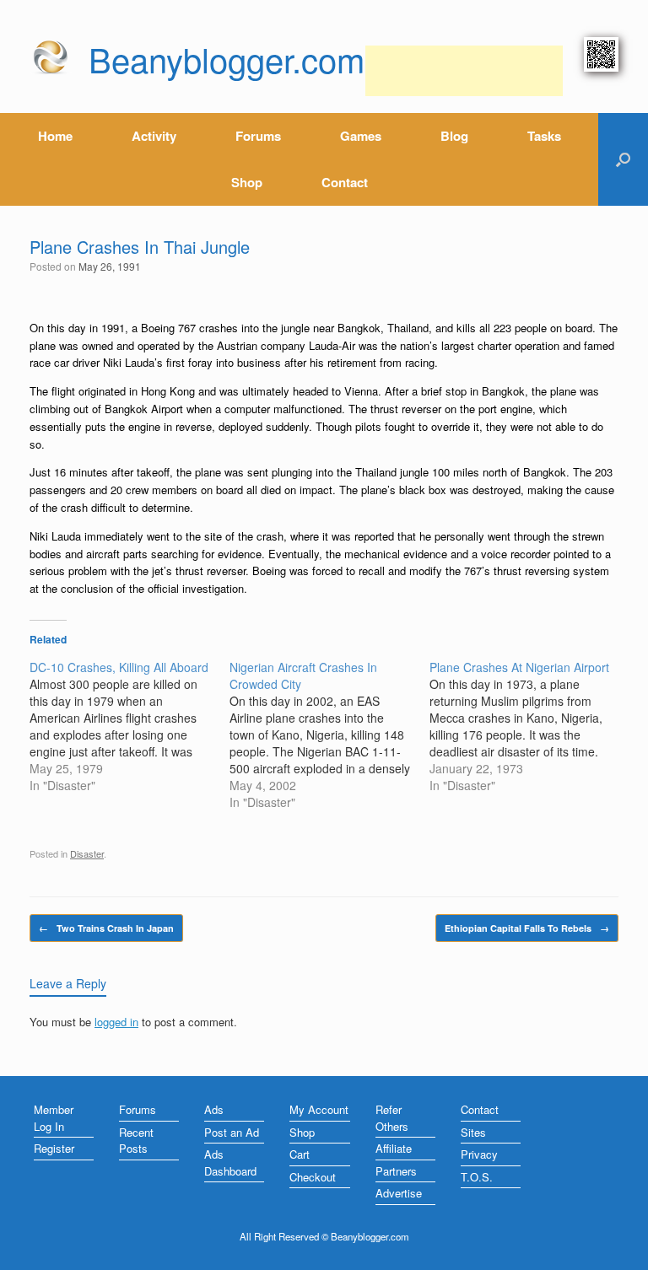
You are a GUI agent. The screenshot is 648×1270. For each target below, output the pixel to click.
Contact (344, 182)
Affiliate (393, 1148)
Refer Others (391, 1117)
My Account (318, 1109)
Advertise (398, 1193)
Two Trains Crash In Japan (106, 928)
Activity (154, 135)
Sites (473, 1132)
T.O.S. (477, 1177)
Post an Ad (231, 1132)
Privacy (479, 1154)
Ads (214, 1109)
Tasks (544, 135)
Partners (396, 1171)
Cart (299, 1154)
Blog (454, 135)
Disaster (87, 853)
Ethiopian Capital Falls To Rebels (527, 928)
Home (55, 135)
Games (360, 135)
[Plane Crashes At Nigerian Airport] (529, 726)
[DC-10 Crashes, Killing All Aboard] (130, 726)
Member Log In (53, 1117)
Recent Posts (136, 1140)
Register (54, 1148)
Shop (246, 182)
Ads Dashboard (230, 1162)
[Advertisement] (464, 71)
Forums (258, 135)
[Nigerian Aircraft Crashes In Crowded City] (329, 734)
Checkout (312, 1177)
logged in (116, 1022)
